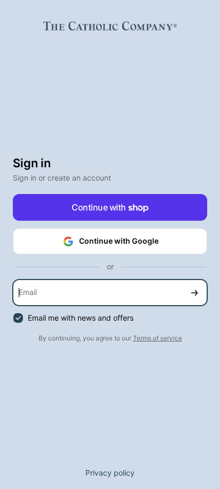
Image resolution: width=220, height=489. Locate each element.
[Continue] (194, 292)
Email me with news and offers (80, 317)
